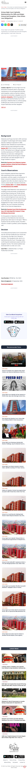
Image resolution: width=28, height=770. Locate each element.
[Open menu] (25, 2)
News (5, 7)
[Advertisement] (14, 51)
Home (2, 7)
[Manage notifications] (24, 767)
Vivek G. (3, 21)
